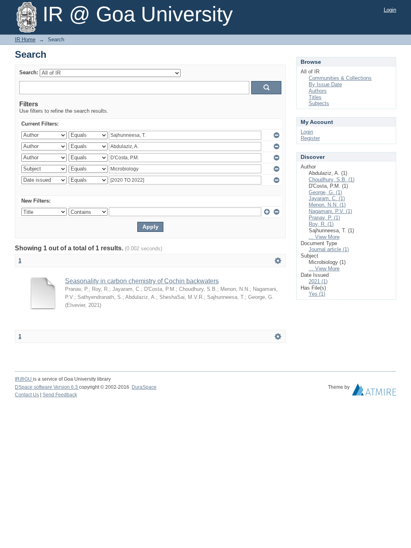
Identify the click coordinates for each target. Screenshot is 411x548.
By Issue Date (325, 84)
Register (310, 138)
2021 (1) (318, 281)
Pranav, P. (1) (324, 218)
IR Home (25, 40)
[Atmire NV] (374, 391)
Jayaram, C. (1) (327, 198)
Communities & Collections (340, 78)
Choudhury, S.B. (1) (331, 180)
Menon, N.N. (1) (327, 205)
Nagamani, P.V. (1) (330, 211)
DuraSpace (144, 387)
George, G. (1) (325, 192)
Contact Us (27, 395)
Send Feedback (60, 395)
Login (390, 10)
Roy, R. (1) (321, 224)
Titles (315, 97)
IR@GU (24, 379)
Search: (28, 72)
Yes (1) (317, 294)
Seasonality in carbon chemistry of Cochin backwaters (142, 281)
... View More (324, 237)
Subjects (319, 103)
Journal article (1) (329, 249)
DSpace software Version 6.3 (47, 387)
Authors (318, 91)
